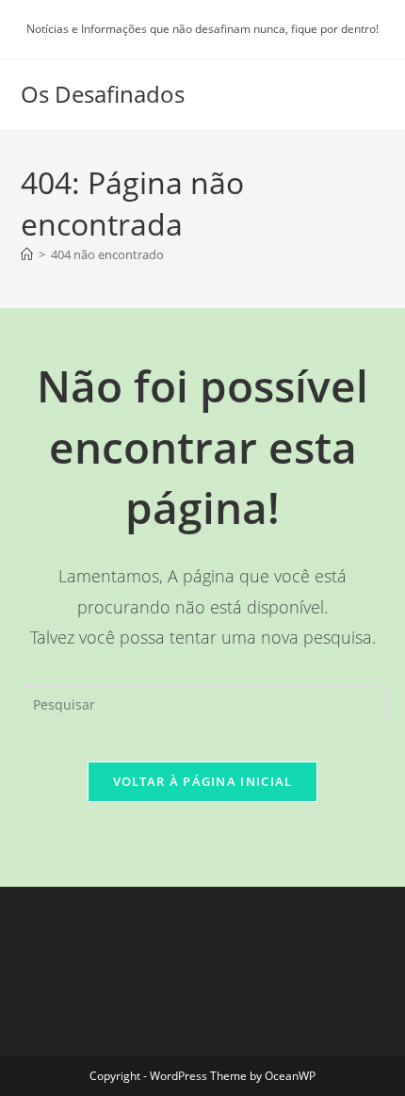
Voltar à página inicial (203, 781)
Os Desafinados (103, 93)
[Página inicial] (27, 254)
